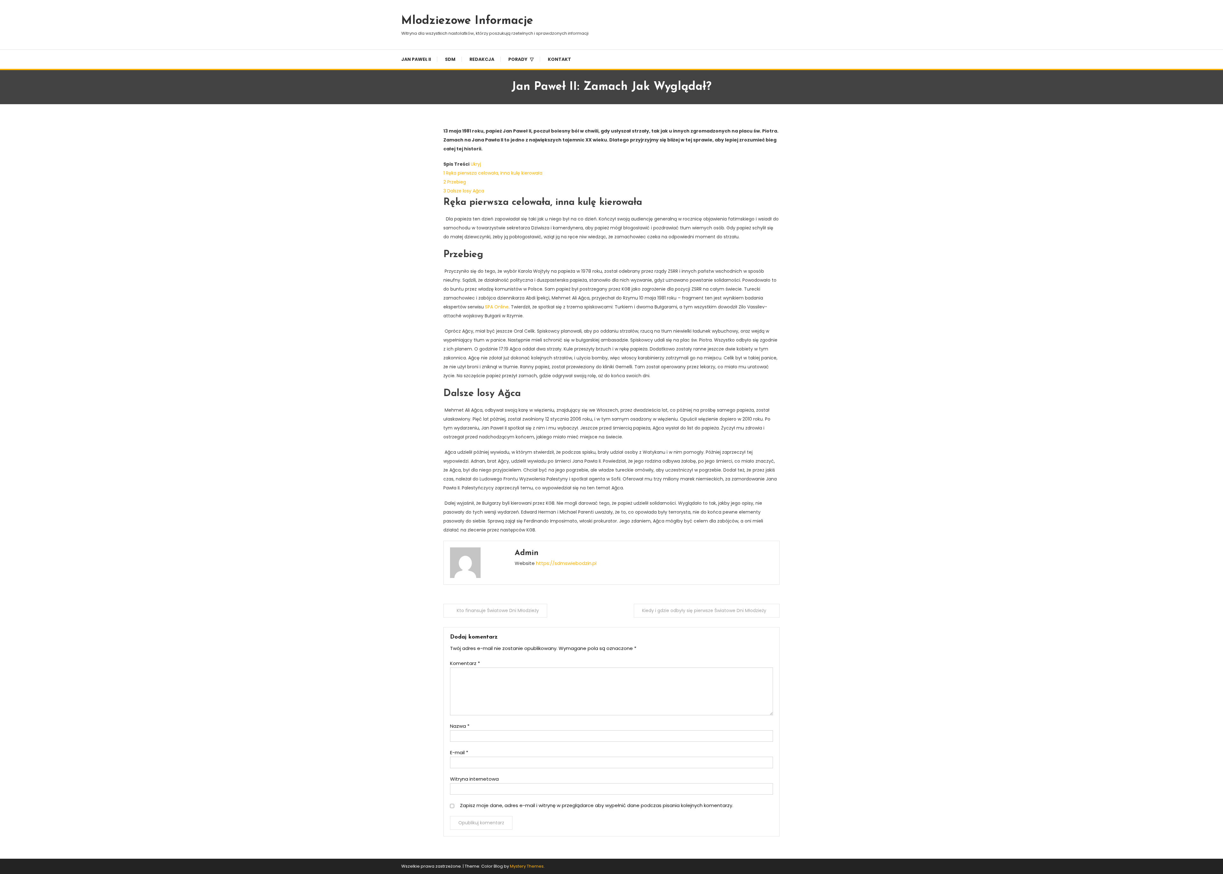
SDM (450, 59)
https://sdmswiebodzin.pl (566, 563)
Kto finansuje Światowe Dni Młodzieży (498, 610)
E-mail (459, 752)
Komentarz (465, 663)
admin (527, 553)
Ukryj (476, 164)
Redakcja (481, 59)
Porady (517, 59)
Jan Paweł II (416, 59)
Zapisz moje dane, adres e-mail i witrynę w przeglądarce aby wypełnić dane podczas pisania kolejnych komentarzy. (596, 805)
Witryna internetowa (474, 779)
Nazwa (459, 726)
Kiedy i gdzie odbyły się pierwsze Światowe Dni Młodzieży (704, 610)
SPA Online (497, 307)
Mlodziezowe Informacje (467, 21)
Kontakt (559, 59)
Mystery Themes (527, 866)
